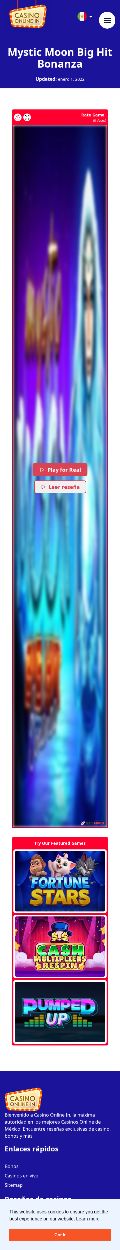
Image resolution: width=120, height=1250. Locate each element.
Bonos (12, 1166)
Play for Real (64, 469)
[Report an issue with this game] (18, 117)
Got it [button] (60, 1234)
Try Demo (60, 881)
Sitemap (14, 1185)
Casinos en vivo (21, 1175)
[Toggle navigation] (107, 20)
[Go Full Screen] (27, 117)
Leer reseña (64, 486)
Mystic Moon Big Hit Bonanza (60, 58)
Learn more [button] (88, 1218)
